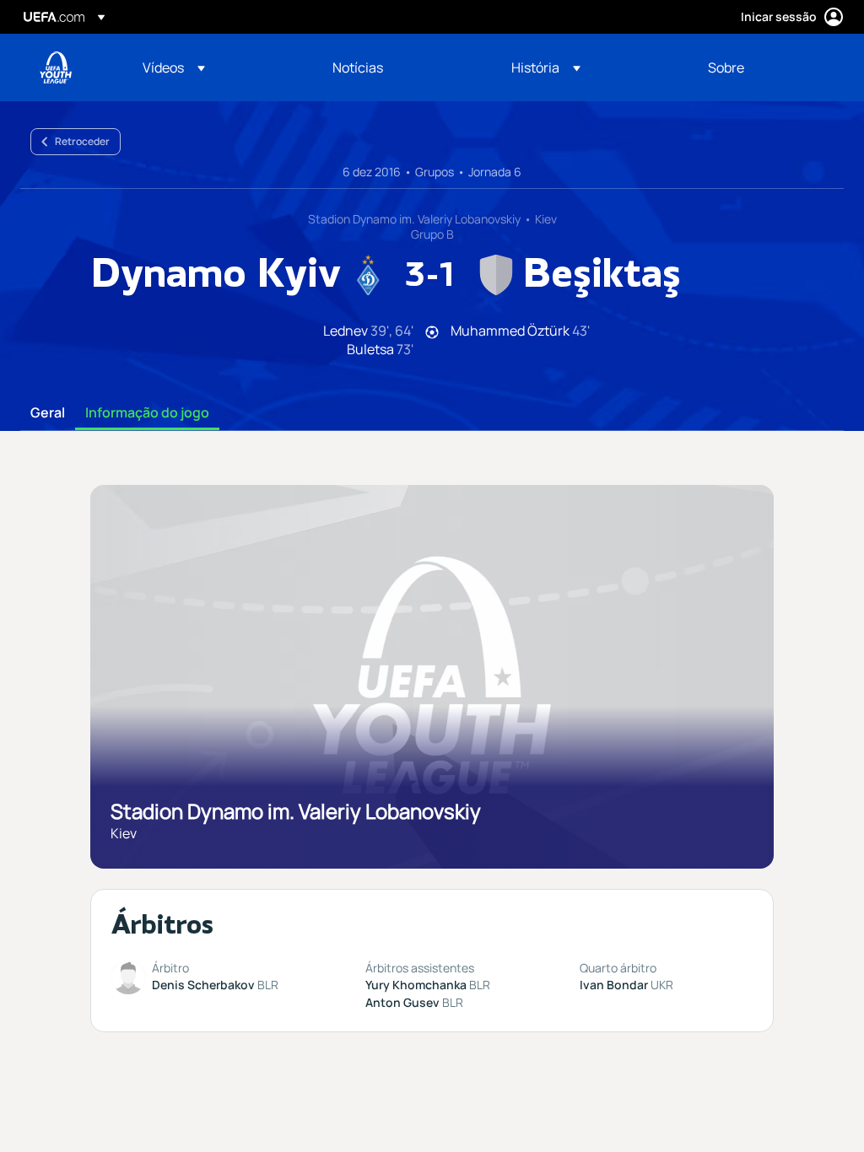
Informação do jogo (147, 413)
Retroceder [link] (82, 141)
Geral (47, 413)
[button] (174, 67)
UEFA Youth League (55, 67)
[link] (357, 67)
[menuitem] (216, 67)
